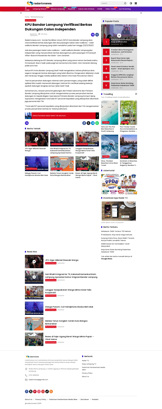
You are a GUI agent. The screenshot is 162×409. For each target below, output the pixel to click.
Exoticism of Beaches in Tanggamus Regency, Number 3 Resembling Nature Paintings (128, 163)
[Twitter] (88, 123)
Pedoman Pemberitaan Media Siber (63, 399)
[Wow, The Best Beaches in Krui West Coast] (109, 147)
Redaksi (95, 399)
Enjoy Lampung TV (89, 364)
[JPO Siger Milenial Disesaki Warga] (36, 139)
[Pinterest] (35, 391)
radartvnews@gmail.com (38, 380)
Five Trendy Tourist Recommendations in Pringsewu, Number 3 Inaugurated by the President (128, 129)
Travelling (106, 122)
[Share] (97, 35)
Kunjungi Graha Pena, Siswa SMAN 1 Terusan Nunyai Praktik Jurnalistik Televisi (117, 239)
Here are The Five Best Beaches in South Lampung (108, 129)
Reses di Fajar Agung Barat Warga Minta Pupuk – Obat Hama (86, 175)
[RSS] (51, 391)
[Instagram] (39, 391)
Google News (106, 259)
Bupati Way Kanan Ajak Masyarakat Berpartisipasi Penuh (121, 59)
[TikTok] (47, 391)
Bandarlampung (30, 20)
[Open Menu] (135, 3)
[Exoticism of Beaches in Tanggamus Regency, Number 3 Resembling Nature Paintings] (128, 147)
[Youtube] (43, 391)
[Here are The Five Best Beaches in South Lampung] (109, 113)
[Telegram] (93, 123)
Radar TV (85, 360)
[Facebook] (84, 123)
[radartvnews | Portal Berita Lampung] (39, 3)
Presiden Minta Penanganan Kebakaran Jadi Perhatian (122, 51)
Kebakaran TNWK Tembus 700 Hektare (116, 231)
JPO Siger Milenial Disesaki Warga (35, 150)
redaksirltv (33, 34)
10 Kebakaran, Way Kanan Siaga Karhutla (116, 235)
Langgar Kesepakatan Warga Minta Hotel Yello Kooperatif (85, 151)
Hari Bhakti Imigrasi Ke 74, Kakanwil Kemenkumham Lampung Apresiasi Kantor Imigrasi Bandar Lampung (60, 151)
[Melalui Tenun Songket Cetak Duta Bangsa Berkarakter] (62, 163)
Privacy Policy (87, 373)
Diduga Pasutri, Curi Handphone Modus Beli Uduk (36, 174)
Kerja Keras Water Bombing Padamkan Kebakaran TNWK (122, 84)
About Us (85, 376)
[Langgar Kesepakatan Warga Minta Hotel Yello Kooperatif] (87, 139)
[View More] (136, 94)
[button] (125, 3)
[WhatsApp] (97, 123)
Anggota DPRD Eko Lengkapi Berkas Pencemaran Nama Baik (122, 76)
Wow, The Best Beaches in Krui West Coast (109, 163)
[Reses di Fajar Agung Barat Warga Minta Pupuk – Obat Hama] (87, 163)
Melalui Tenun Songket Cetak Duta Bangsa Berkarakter (62, 174)
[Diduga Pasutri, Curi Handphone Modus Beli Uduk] (36, 163)
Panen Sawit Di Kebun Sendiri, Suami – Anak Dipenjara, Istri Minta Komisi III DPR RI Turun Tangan (122, 68)
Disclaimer (85, 399)
